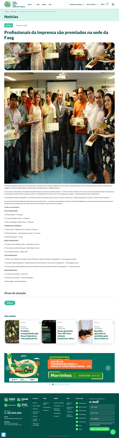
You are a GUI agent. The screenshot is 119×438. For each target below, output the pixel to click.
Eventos (35, 416)
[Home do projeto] (14, 4)
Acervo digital (36, 406)
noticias (13, 11)
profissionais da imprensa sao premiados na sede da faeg (37, 11)
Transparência (47, 407)
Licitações (56, 416)
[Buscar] (113, 4)
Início (7, 11)
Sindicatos (46, 410)
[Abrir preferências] (3, 434)
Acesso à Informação (70, 415)
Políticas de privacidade (36, 424)
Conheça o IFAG (69, 403)
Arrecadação (57, 413)
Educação (35, 409)
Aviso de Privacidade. (95, 425)
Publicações (70, 412)
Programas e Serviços (36, 412)
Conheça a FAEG (46, 403)
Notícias (10, 303)
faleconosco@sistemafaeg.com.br (13, 418)
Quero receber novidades (99, 429)
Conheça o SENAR (59, 403)
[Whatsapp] (113, 432)
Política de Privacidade (57, 409)
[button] (108, 368)
